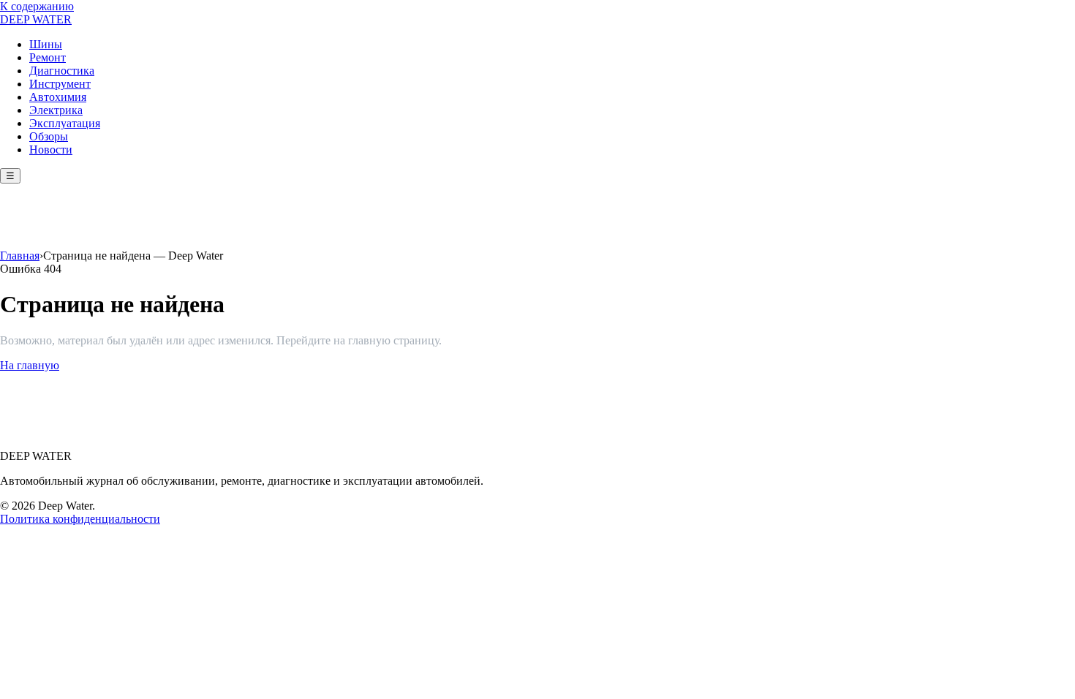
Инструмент (60, 84)
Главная (19, 255)
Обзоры (48, 136)
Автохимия (57, 97)
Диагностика (61, 70)
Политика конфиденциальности (80, 519)
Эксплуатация (64, 123)
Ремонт (47, 57)
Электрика (56, 110)
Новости (50, 149)
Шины (45, 44)
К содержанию (37, 6)
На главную (29, 365)
